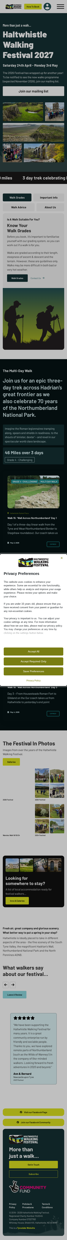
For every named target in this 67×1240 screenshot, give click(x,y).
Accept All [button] (33, 651)
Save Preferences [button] (33, 671)
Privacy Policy (33, 680)
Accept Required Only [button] (33, 661)
